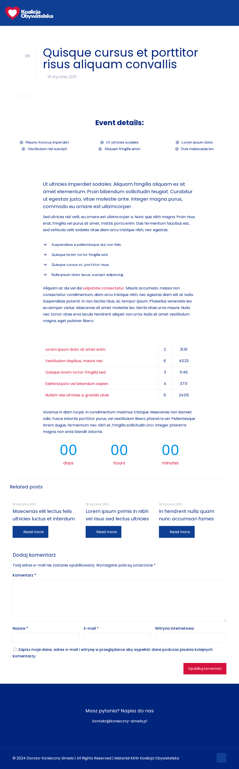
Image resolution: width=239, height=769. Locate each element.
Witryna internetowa (174, 628)
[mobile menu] (231, 13)
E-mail (91, 628)
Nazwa (20, 628)
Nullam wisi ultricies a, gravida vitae (77, 395)
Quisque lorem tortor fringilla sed (75, 372)
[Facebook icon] (210, 758)
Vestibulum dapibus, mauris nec (74, 361)
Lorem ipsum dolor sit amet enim (75, 349)
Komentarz (24, 575)
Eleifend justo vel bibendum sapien (76, 383)
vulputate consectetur (103, 288)
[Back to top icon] (221, 758)
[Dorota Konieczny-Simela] (29, 13)
